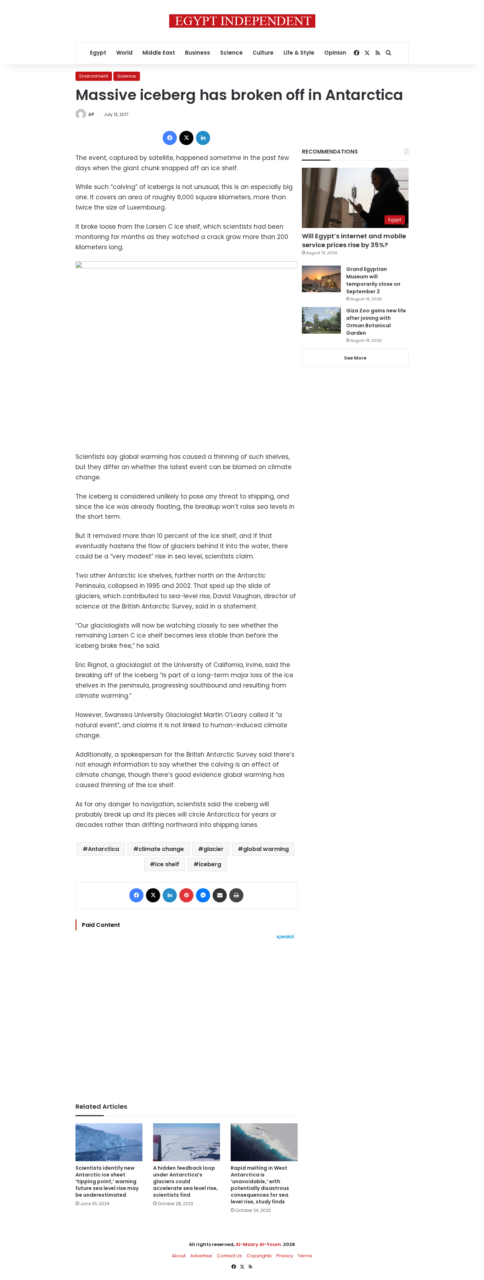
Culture (263, 52)
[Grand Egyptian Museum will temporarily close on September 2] (321, 279)
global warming (266, 849)
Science (231, 52)
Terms (305, 1255)
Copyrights (259, 1255)
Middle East (158, 52)
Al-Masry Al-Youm (258, 1244)
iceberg (210, 864)
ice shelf (167, 864)
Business (197, 52)
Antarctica (103, 849)
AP (91, 114)
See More (355, 358)
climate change (161, 849)
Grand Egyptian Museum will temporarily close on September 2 (373, 280)
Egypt (98, 52)
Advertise (201, 1255)
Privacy (284, 1255)
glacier (213, 849)
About (179, 1255)
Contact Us (229, 1255)
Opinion (335, 52)
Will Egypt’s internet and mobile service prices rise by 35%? (354, 240)
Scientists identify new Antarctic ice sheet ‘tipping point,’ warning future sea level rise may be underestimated (107, 1181)
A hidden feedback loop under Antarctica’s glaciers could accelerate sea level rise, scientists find (185, 1181)
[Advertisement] (186, 1017)
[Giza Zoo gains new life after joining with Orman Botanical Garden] (321, 320)
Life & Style (298, 52)
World (124, 52)
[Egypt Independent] (242, 21)
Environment (93, 76)
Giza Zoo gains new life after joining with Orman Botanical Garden (376, 321)
